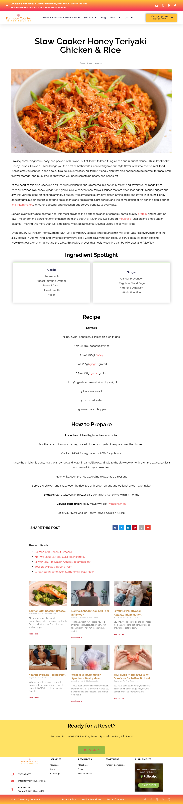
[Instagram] (163, 799)
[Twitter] (145, 799)
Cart (127, 17)
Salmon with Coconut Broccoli (53, 551)
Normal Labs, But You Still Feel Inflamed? (60, 556)
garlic (94, 373)
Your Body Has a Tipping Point (53, 566)
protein (142, 213)
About (114, 17)
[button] (115, 527)
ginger (93, 364)
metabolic (125, 218)
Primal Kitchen (117, 503)
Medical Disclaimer (91, 799)
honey (99, 355)
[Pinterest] (157, 799)
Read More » (34, 634)
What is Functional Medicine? (59, 17)
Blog (103, 17)
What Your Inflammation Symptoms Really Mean (65, 571)
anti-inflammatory (22, 204)
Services (89, 17)
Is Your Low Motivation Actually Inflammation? (63, 561)
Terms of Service (115, 799)
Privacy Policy (69, 799)
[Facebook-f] (151, 799)
